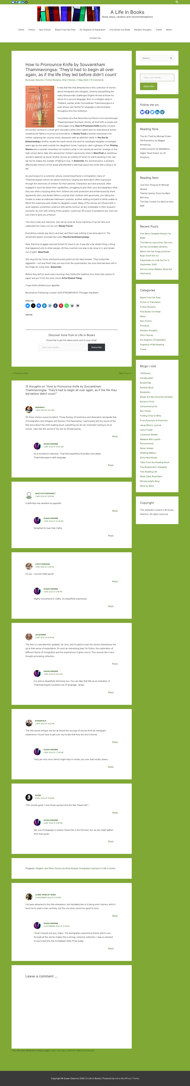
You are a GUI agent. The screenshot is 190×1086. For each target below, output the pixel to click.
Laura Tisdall (146, 429)
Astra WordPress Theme (127, 1078)
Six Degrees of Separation (92, 29)
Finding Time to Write (150, 415)
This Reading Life (148, 471)
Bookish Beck (146, 387)
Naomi (38, 795)
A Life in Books (127, 12)
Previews (144, 325)
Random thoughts (142, 29)
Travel (159, 29)
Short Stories (68, 80)
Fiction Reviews (53, 80)
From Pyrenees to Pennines (154, 420)
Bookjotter (145, 392)
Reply (115, 436)
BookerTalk (40, 721)
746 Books (145, 373)
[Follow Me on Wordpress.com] (26, 2)
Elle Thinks (145, 411)
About (169, 29)
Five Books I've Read (150, 311)
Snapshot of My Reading (152, 344)
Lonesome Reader (149, 434)
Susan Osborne (51, 444)
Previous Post (20, 373)
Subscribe (96, 347)
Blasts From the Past (65, 29)
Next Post (125, 373)
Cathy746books (42, 564)
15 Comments (97, 80)
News (143, 316)
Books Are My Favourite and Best (156, 397)
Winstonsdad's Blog (149, 481)
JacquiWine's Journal (150, 425)
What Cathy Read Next (151, 476)
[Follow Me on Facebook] (16, 2)
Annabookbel (146, 378)
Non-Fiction (45, 29)
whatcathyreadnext (45, 493)
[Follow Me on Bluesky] (13, 2)
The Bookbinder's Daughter (153, 467)
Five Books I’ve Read (120, 29)
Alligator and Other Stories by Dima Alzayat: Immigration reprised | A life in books (75, 868)
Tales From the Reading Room (155, 462)
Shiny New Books (148, 457)
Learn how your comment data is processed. (72, 1050)
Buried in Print (147, 401)
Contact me (95, 38)
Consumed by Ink (148, 406)
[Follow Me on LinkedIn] (23, 2)
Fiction (31, 29)
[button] (177, 2)
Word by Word (147, 486)
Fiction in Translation (150, 302)
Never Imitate (146, 448)
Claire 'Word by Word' (45, 895)
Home (21, 29)
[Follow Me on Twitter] (19, 2)
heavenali (40, 407)
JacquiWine (40, 635)
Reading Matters (148, 453)
